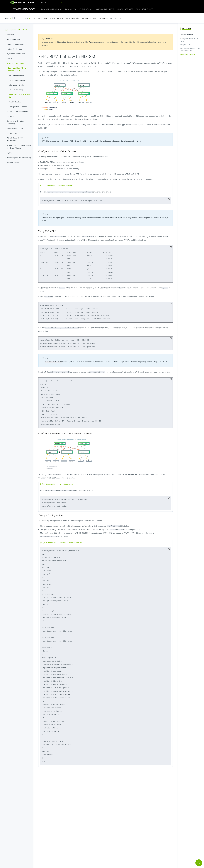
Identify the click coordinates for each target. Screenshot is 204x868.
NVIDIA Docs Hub (41, 18)
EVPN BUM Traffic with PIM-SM (19, 95)
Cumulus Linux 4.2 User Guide (16, 30)
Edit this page (186, 28)
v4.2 (26, 18)
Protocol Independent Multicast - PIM (123, 174)
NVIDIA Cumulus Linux (50, 9)
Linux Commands (65, 185)
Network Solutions (13, 162)
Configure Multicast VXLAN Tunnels (53, 478)
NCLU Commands (47, 185)
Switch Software (99, 18)
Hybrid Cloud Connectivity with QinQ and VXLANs (19, 146)
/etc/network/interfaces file (71, 542)
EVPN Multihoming (16, 90)
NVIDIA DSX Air (86, 9)
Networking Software (80, 18)
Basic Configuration (16, 75)
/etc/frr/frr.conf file (48, 542)
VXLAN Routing (13, 116)
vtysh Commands (65, 484)
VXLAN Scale (12, 133)
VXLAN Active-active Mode (17, 111)
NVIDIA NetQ (70, 9)
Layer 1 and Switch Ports (15, 54)
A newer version (48, 42)
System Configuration (14, 49)
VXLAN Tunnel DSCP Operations (15, 139)
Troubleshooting (15, 102)
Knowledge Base (125, 9)
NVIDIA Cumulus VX (105, 9)
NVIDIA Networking (60, 18)
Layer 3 (9, 153)
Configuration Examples (18, 107)
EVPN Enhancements (17, 80)
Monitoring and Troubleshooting (18, 158)
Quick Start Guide (13, 39)
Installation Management (15, 44)
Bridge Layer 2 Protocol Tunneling (16, 122)
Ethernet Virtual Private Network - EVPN (17, 69)
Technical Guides (144, 9)
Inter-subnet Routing (17, 85)
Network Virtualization (15, 63)
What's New (10, 35)
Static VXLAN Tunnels (15, 128)
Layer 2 (9, 58)
